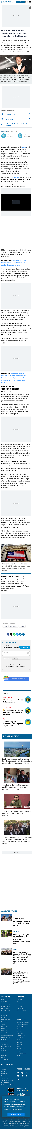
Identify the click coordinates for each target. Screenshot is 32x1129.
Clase (3, 1067)
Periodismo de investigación (5, 1007)
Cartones (4, 1030)
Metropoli (4, 1021)
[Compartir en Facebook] (8, 634)
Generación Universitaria (21, 1034)
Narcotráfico (5, 1026)
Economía (4, 1033)
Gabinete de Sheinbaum (5, 1014)
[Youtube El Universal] (18, 1076)
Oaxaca (19, 1001)
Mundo (3, 1017)
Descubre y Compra (23, 1022)
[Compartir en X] (11, 634)
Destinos (4, 1057)
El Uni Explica (5, 1010)
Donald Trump (5, 1019)
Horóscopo (20, 1051)
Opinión (6, 693)
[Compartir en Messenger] (17, 634)
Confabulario (5, 1042)
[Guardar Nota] (23, 634)
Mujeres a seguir (6, 1004)
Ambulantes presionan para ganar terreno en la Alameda (13, 712)
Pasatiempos (21, 1048)
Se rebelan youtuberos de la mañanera (13, 701)
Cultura (3, 1039)
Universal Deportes (7, 1035)
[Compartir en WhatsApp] (14, 634)
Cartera (4, 131)
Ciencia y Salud (6, 1046)
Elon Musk (13, 626)
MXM (2, 1048)
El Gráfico (20, 1037)
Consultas (4, 1062)
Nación (3, 999)
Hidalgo (19, 1006)
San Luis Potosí (21, 1010)
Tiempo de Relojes (7, 1080)
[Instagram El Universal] (22, 1076)
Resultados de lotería (21, 1054)
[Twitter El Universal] (27, 1073)
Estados (3, 1024)
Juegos (19, 1046)
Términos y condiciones (12, 1117)
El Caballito (7, 707)
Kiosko (5, 719)
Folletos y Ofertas (22, 1024)
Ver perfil (10, 136)
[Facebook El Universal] (22, 1073)
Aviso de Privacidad (17, 1109)
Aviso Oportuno (21, 1026)
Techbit (3, 1050)
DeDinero (20, 1042)
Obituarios (20, 1031)
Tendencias (4, 1044)
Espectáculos (5, 1037)
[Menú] (30, 2)
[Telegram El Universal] (18, 1073)
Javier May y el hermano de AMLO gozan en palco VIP (13, 724)
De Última (4, 1073)
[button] (20, 2)
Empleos (19, 1028)
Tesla (5, 626)
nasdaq (22, 626)
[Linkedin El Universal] (18, 1079)
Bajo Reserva (7, 697)
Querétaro (20, 1008)
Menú (3, 1053)
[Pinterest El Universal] (27, 1076)
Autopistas (4, 1059)
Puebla (19, 1004)
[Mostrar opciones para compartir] (30, 7)
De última (4, 1055)
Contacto (23, 1117)
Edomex (19, 999)
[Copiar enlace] (20, 634)
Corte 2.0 (4, 1001)
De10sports (20, 1040)
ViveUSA (19, 1044)
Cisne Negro (5, 1082)
